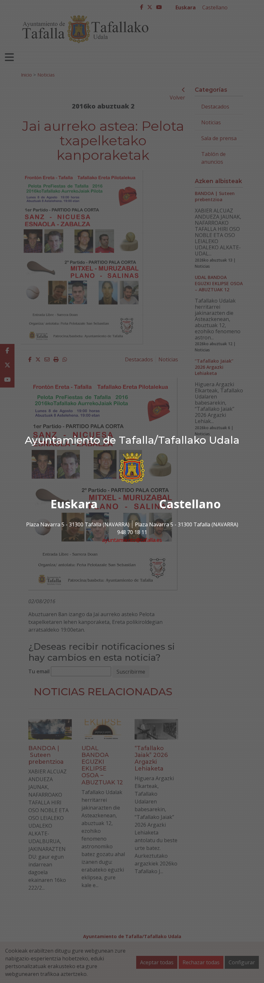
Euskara (74, 504)
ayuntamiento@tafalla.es (132, 539)
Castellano (190, 504)
